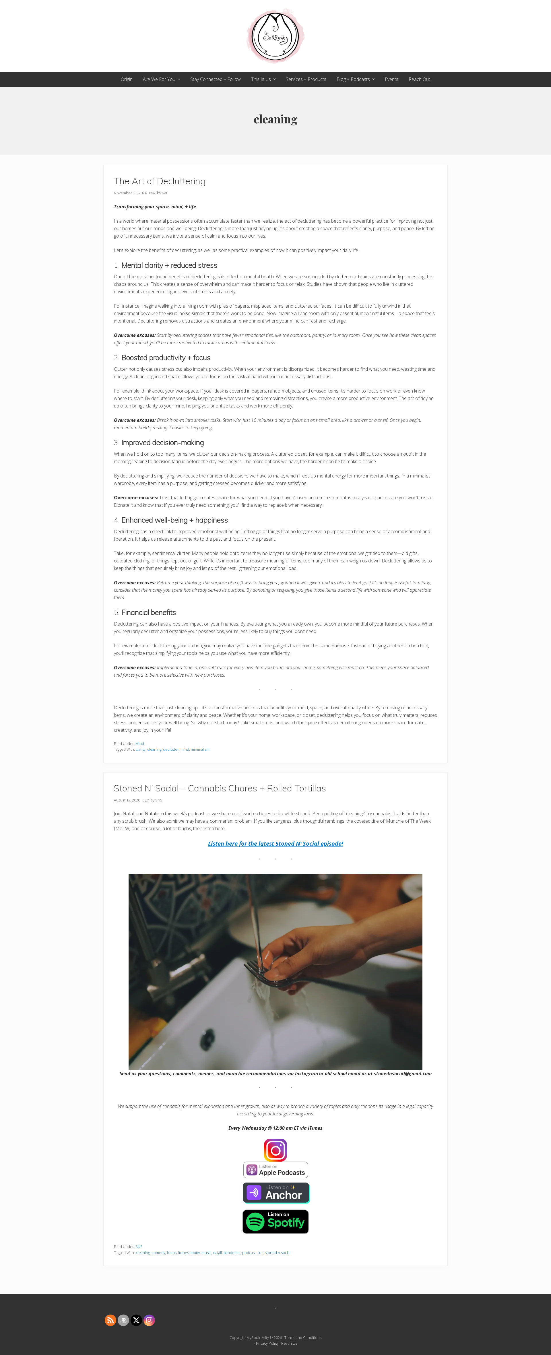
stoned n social (277, 1252)
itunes (183, 1252)
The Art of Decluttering (160, 181)
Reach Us (289, 1343)
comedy (158, 1252)
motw (195, 1252)
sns (260, 1252)
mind (185, 749)
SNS (139, 1246)
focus (171, 1252)
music (206, 1252)
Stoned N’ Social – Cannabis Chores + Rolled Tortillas (220, 788)
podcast (249, 1252)
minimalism (200, 749)
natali (217, 1252)
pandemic (232, 1252)
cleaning (154, 749)
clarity (140, 749)
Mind (139, 743)
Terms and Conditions (302, 1337)
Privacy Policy (267, 1343)
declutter (171, 749)
